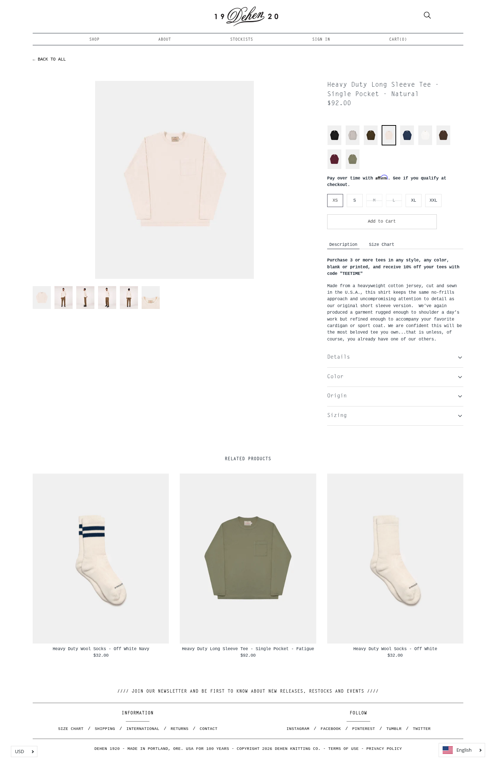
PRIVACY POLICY (384, 749)
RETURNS (179, 729)
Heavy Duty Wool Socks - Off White (395, 649)
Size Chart (381, 244)
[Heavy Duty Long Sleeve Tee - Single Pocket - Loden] (370, 144)
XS (335, 200)
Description (343, 244)
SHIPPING (105, 729)
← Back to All (49, 59)
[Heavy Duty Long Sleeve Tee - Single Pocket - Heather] (352, 144)
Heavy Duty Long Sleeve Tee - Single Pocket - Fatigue (248, 649)
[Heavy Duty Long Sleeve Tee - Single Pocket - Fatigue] (352, 168)
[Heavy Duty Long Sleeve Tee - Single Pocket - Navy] (407, 144)
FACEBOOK (331, 729)
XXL (433, 200)
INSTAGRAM (297, 729)
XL (413, 200)
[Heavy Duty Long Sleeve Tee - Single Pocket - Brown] (443, 144)
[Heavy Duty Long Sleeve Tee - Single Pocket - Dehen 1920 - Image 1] (174, 180)
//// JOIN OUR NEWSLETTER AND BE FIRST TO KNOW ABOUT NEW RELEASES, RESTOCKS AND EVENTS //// (248, 691)
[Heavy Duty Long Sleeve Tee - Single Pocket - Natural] (388, 143)
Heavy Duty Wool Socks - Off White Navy (101, 649)
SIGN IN (321, 40)
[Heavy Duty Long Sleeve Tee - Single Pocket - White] (425, 144)
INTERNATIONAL (142, 729)
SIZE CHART (71, 729)
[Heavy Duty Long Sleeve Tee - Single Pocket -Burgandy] (334, 168)
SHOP (94, 40)
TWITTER (422, 729)
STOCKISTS (241, 40)
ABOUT (164, 40)
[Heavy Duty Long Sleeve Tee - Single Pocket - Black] (334, 144)
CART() (398, 40)
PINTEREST (363, 729)
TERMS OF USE (343, 749)
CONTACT (208, 729)
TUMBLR (394, 729)
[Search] (427, 16)
